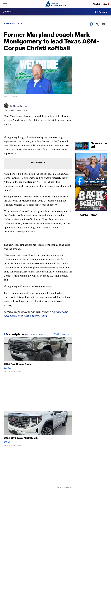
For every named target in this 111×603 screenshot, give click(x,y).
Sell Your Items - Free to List (36, 335)
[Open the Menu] (4, 4)
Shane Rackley (20, 106)
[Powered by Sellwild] (68, 487)
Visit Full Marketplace (63, 334)
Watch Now (100, 4)
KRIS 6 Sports (13, 23)
